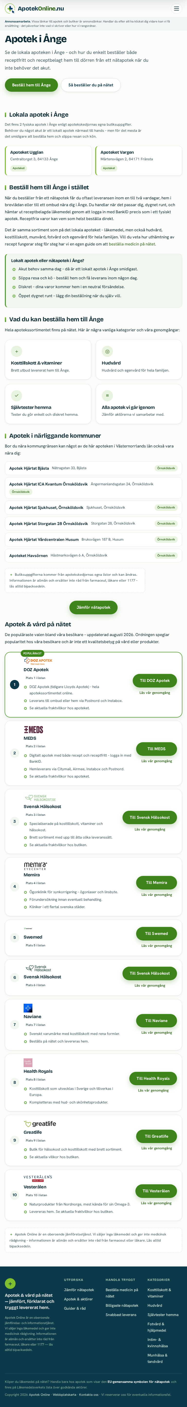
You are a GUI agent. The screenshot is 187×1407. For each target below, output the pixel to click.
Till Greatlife (156, 1136)
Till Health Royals (153, 1078)
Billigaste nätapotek (122, 1305)
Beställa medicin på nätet (122, 1293)
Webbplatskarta (64, 1395)
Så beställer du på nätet (90, 85)
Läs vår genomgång (155, 692)
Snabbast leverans (121, 1314)
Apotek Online (39, 1395)
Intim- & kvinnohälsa (158, 1342)
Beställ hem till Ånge (31, 85)
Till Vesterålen (156, 1191)
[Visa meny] (176, 8)
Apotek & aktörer (78, 1299)
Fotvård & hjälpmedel (157, 1327)
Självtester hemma (163, 1314)
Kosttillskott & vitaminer (159, 1293)
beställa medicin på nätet (132, 244)
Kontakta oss (88, 1395)
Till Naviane (156, 1020)
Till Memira (156, 882)
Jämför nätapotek (93, 607)
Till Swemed (156, 933)
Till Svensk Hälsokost (150, 817)
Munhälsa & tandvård (158, 1358)
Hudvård (155, 1305)
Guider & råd (75, 1308)
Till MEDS (157, 748)
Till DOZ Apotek (155, 680)
